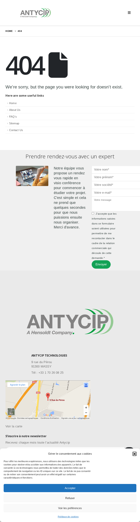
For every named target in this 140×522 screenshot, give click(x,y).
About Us (15, 109)
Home (13, 103)
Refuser (70, 498)
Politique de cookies (68, 516)
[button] (134, 454)
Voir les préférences (70, 508)
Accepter (70, 488)
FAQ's (13, 116)
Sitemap (14, 123)
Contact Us (16, 130)
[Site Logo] (35, 13)
